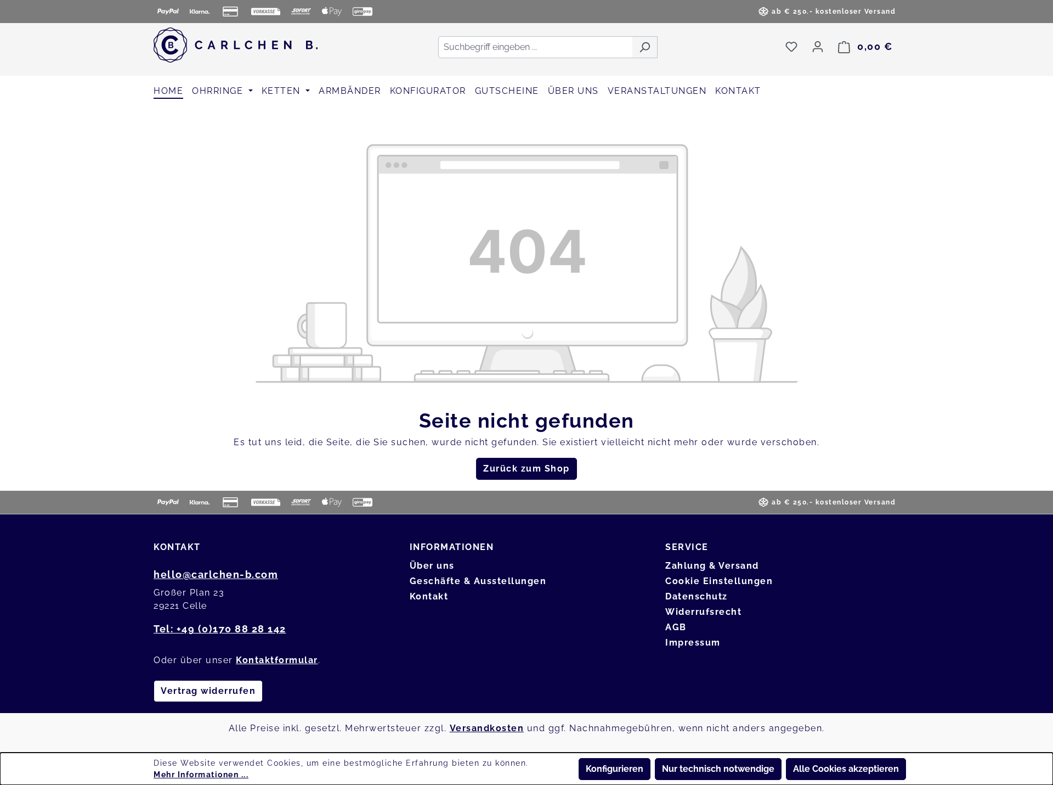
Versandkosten (487, 728)
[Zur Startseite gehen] (236, 45)
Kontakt (429, 596)
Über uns (432, 565)
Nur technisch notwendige (718, 769)
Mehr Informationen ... (201, 774)
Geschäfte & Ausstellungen (478, 581)
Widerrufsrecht (703, 612)
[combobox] (535, 47)
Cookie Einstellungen (719, 581)
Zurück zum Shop (526, 468)
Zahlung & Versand (712, 565)
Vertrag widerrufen (208, 691)
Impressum (693, 642)
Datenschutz (696, 596)
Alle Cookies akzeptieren (846, 769)
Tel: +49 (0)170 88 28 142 (220, 629)
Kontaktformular (277, 660)
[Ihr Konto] (818, 47)
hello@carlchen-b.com (216, 574)
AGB (676, 627)
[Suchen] (645, 47)
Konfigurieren (614, 769)
